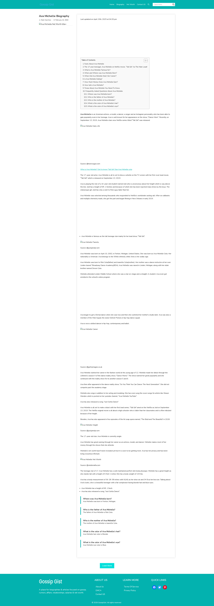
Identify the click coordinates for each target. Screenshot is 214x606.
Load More (107, 566)
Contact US (141, 4)
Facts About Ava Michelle (94, 64)
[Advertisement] (126, 39)
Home (111, 4)
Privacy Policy (130, 590)
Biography (120, 4)
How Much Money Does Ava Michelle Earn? (101, 82)
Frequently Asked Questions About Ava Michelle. (104, 91)
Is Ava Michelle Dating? (93, 79)
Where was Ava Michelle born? (100, 94)
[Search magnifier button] (173, 4)
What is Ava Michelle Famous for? (97, 70)
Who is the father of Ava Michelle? (101, 97)
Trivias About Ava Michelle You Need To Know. (102, 88)
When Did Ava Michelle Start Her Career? (100, 76)
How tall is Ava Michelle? (94, 85)
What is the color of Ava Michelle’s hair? (103, 103)
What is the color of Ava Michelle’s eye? (103, 106)
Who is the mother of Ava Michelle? (101, 100)
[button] (148, 4)
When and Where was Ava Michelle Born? (100, 73)
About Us (100, 586)
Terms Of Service (131, 586)
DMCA (98, 590)
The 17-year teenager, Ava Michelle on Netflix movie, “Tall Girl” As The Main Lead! (115, 67)
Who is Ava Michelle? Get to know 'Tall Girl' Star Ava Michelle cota (106, 169)
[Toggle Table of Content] (144, 60)
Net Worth (131, 4)
